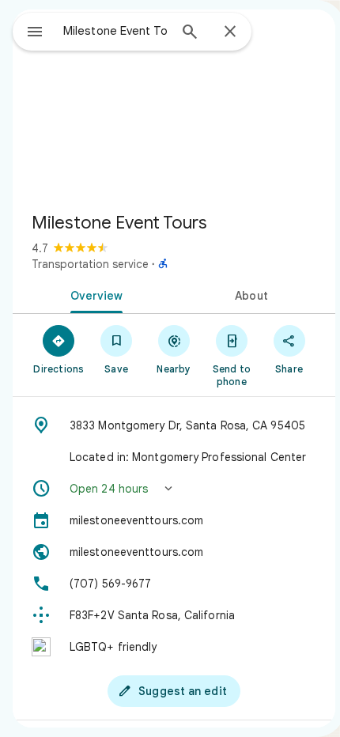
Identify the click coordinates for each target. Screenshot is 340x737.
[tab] (93, 294)
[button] (174, 489)
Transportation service (90, 264)
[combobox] (115, 30)
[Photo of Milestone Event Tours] (174, 104)
